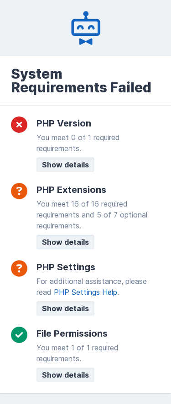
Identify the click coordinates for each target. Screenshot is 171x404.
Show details (65, 164)
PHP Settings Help (85, 292)
